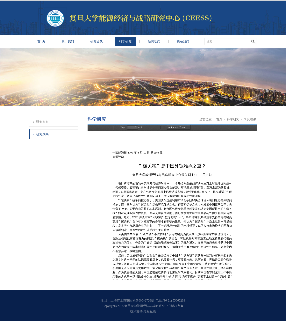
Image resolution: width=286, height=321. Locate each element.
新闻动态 (154, 41)
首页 (219, 119)
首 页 (41, 41)
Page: (122, 127)
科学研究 (125, 41)
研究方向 (42, 121)
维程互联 (149, 311)
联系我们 (183, 41)
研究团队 (96, 41)
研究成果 (42, 134)
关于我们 (67, 41)
